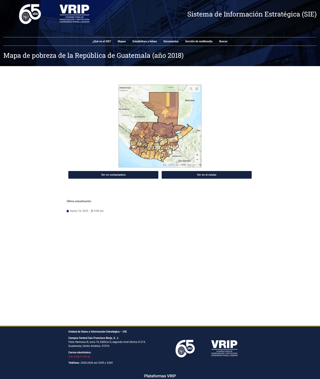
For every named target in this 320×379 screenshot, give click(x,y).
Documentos (171, 41)
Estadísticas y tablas (144, 41)
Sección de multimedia (198, 41)
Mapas (122, 41)
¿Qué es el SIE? (101, 41)
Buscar (223, 41)
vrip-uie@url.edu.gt (79, 356)
